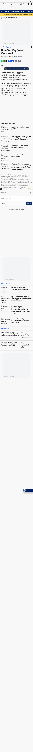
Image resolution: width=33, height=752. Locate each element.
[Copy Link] (19, 61)
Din (2, 65)
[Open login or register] (31, 4)
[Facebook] (9, 61)
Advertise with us (9, 43)
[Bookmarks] (29, 4)
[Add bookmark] (31, 47)
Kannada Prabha (17, 1)
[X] (5, 61)
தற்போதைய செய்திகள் (18, 11)
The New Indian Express (6, 1)
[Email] (16, 61)
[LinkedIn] (12, 61)
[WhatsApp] (2, 61)
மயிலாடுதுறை (6, 47)
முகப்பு (7, 11)
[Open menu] (1, 4)
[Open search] (4, 4)
